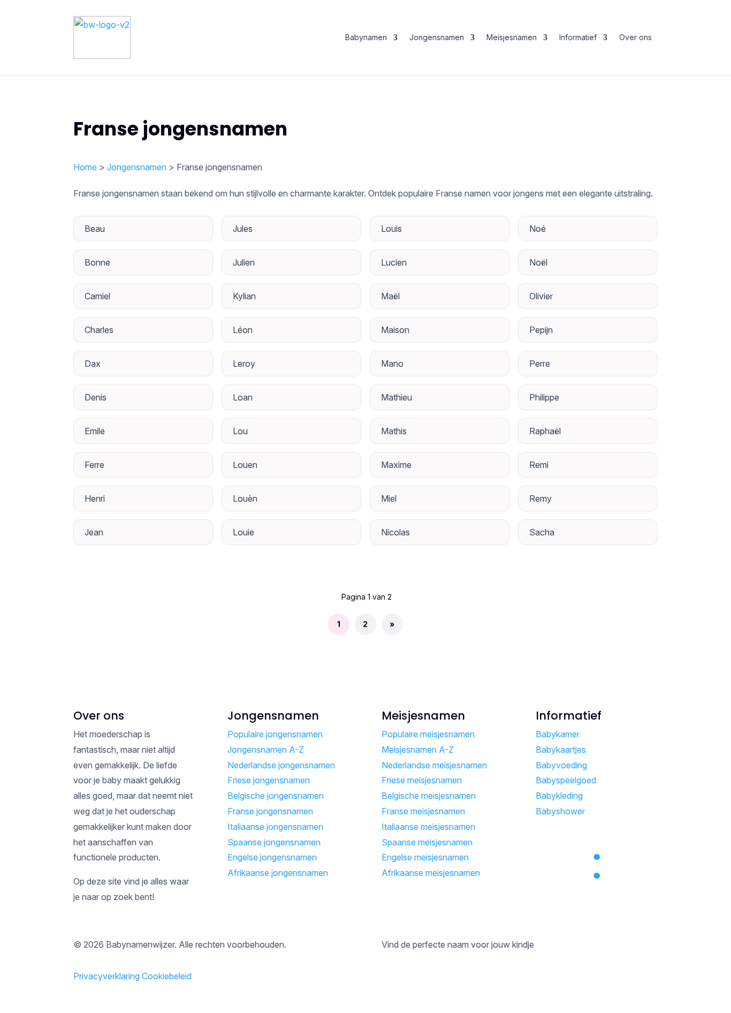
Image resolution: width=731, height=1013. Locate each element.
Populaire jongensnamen (275, 734)
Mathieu (396, 397)
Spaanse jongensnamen (274, 842)
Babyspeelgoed (566, 780)
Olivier (541, 296)
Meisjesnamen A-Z (418, 749)
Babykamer (558, 734)
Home (85, 167)
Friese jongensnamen (268, 780)
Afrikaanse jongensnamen (277, 872)
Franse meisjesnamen (423, 811)
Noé (537, 228)
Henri (95, 498)
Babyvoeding (561, 765)
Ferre (94, 464)
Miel (389, 498)
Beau (95, 228)
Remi (539, 464)
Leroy (244, 363)
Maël (390, 296)
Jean (94, 532)
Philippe (544, 397)
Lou (240, 431)
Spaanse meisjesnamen (427, 842)
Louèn (245, 498)
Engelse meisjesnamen (425, 857)
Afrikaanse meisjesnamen (431, 872)
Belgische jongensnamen (275, 795)
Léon (243, 329)
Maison (395, 329)
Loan (243, 397)
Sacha (541, 532)
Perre (539, 363)
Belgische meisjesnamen (429, 795)
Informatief (578, 37)
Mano (392, 363)
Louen (245, 464)
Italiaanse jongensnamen (275, 826)
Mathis (394, 431)
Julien (244, 262)
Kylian (244, 296)
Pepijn (541, 329)
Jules (243, 228)
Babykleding (559, 795)
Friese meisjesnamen (422, 780)
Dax (93, 363)
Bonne (97, 262)
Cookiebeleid (167, 976)
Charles (99, 329)
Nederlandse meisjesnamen (434, 765)
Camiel (97, 296)
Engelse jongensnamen (272, 857)
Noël (538, 262)
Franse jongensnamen (270, 811)
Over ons (635, 37)
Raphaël (545, 431)
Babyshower (560, 811)
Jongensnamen (436, 37)
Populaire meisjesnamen (428, 734)
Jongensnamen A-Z (265, 749)
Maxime (396, 464)
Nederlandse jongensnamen (281, 765)
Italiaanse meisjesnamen (428, 826)
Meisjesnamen (511, 37)
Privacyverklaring (106, 976)
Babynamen (366, 37)
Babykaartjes (561, 749)
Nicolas (395, 532)
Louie (243, 532)
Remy (540, 498)
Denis (95, 397)
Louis (391, 228)
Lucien (394, 262)
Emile (95, 431)
